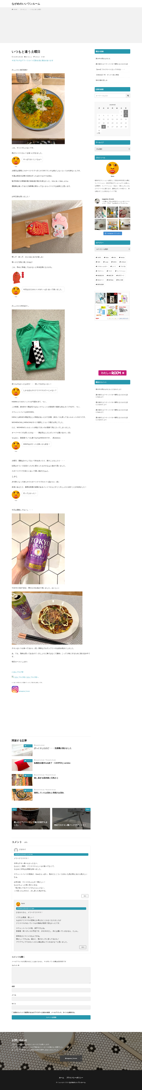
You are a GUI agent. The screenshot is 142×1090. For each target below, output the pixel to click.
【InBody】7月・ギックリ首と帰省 (107, 75)
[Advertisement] (71, 26)
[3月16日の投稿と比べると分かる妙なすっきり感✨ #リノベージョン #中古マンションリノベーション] (112, 212)
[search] (128, 96)
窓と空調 (120, 280)
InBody (123, 257)
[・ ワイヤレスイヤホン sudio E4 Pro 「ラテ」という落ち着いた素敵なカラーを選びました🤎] (100, 224)
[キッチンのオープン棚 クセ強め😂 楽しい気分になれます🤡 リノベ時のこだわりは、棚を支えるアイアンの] (112, 224)
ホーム (61, 1078)
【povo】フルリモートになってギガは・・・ (110, 69)
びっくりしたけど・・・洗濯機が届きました (53, 748)
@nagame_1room (24, 691)
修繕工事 (110, 275)
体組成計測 (100, 275)
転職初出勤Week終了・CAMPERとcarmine (52, 763)
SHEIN (114, 262)
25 (103, 127)
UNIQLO (37, 57)
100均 (99, 257)
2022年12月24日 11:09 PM (24, 854)
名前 (13, 986)
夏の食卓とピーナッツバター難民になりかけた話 (112, 64)
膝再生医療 (100, 284)
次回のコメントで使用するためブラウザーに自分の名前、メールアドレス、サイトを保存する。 (44, 1012)
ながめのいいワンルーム (26, 3)
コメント (15, 965)
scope (106, 262)
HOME (15, 9)
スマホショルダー (102, 266)
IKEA (114, 257)
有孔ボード (100, 280)
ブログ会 (122, 266)
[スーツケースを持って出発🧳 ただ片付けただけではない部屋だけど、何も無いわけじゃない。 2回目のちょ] (100, 212)
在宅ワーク (121, 275)
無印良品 (110, 280)
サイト (14, 1003)
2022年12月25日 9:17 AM (25, 908)
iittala (107, 257)
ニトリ (114, 266)
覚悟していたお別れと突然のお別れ (49, 792)
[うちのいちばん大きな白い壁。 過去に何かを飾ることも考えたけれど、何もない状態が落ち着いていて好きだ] (124, 224)
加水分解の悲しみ (101, 80)
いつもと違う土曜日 (35, 9)
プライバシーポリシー (74, 1078)
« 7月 (98, 133)
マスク (110, 271)
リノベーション (121, 271)
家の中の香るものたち (103, 58)
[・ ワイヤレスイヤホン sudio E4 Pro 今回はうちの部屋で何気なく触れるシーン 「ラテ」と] (124, 212)
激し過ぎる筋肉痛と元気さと (46, 778)
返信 (85, 896)
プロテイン (100, 271)
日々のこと (23, 9)
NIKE (98, 262)
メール (14, 995)
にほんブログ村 (17, 672)
